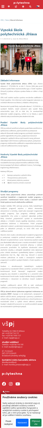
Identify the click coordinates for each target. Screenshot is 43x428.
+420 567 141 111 (12, 333)
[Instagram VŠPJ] (10, 384)
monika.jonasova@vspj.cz (20, 365)
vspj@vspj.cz (14, 338)
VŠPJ (2, 20)
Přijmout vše (36, 422)
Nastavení (22, 422)
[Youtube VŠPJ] (18, 384)
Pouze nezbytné (8, 422)
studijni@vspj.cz (15, 347)
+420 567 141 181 (16, 344)
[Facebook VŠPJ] (4, 384)
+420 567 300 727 (13, 335)
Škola (6, 20)
